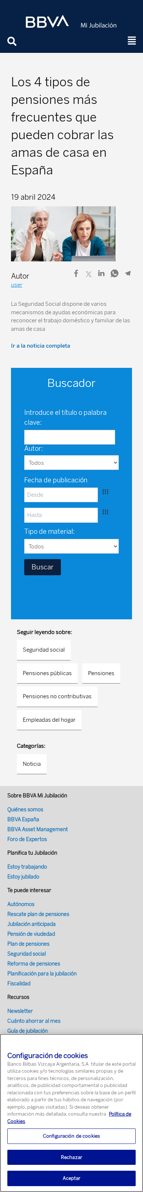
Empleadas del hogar (49, 720)
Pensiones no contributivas (57, 696)
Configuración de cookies (71, 1136)
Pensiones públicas (47, 673)
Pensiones (101, 673)
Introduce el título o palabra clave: (65, 418)
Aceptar (72, 1178)
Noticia (32, 764)
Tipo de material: (49, 532)
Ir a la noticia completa (40, 346)
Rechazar (71, 1157)
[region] (71, 1113)
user (16, 285)
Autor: (33, 449)
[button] (132, 41)
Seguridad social (44, 649)
